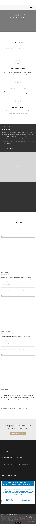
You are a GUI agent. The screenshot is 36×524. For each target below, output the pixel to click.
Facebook (4, 290)
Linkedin (20, 290)
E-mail (27, 290)
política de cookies (20, 519)
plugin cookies (31, 521)
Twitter (12, 290)
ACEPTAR (18, 522)
